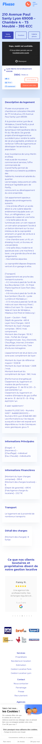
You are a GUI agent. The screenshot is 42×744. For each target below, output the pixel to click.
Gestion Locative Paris (21, 669)
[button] (28, 4)
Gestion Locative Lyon (21, 673)
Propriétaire (21, 657)
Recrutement (21, 695)
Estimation (21, 665)
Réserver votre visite (29, 85)
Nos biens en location (21, 661)
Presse (21, 691)
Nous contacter (21, 683)
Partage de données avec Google (15, 732)
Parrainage (21, 687)
